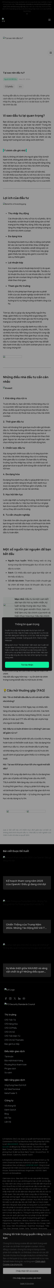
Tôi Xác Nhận (27, 664)
